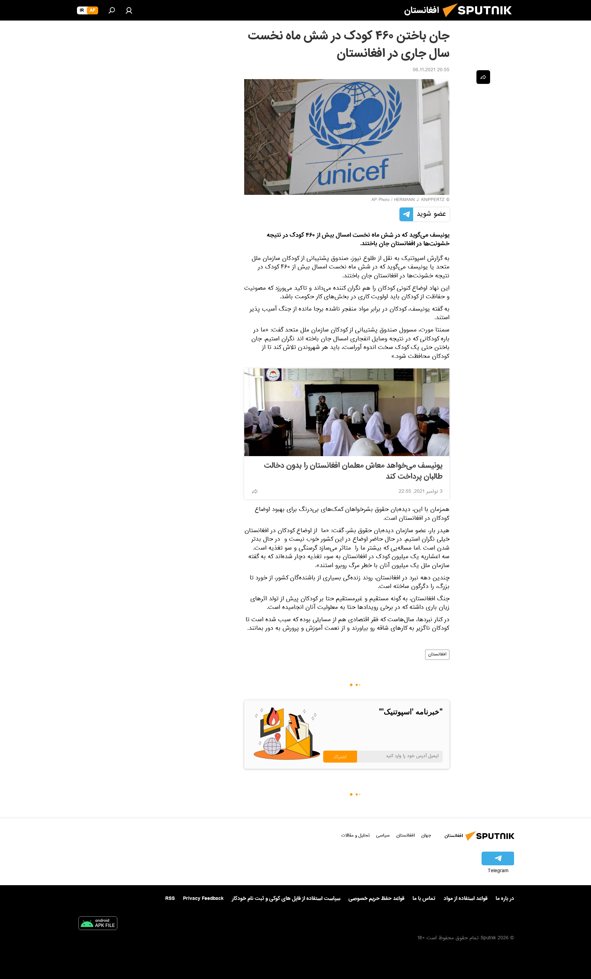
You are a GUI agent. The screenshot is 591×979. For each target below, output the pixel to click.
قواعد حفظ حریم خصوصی (376, 898)
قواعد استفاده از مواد (465, 898)
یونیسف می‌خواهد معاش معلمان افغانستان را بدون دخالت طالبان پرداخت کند (353, 471)
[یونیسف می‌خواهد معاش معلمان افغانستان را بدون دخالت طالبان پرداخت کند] (346, 412)
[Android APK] (98, 924)
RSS (170, 898)
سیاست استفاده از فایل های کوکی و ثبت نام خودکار (286, 898)
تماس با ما (423, 898)
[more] (255, 491)
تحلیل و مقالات (355, 835)
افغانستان (437, 655)
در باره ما (505, 898)
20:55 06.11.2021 (431, 70)
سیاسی (383, 835)
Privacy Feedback (203, 898)
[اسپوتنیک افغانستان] (480, 20)
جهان (426, 835)
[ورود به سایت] (129, 10)
